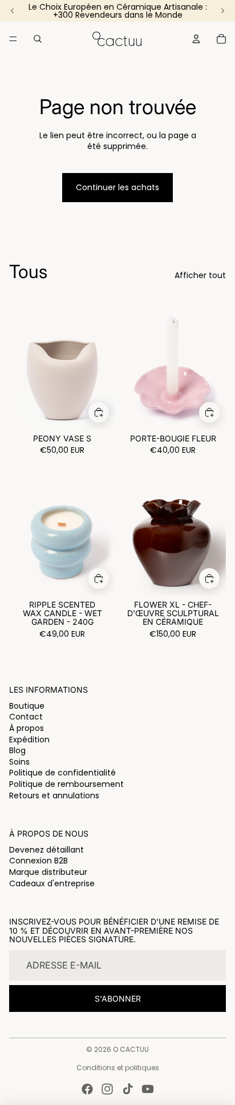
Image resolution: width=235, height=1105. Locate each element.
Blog (17, 750)
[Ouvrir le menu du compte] (196, 38)
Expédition (29, 739)
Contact (26, 716)
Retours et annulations (54, 795)
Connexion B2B (38, 860)
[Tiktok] (128, 1089)
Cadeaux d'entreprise (52, 883)
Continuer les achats (117, 187)
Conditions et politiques (117, 1067)
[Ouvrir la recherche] (37, 38)
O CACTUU (131, 1049)
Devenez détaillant (46, 849)
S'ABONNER (118, 998)
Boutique (26, 706)
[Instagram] (107, 1089)
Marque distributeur (48, 872)
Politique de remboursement (66, 784)
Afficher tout (200, 275)
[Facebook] (87, 1089)
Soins (19, 762)
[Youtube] (148, 1089)
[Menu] (13, 39)
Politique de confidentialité (62, 772)
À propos (26, 728)
